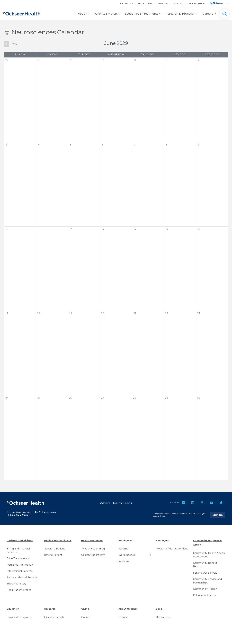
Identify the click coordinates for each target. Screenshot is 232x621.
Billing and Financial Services (18, 550)
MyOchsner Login (46, 512)
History (123, 617)
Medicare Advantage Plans (172, 548)
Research (50, 608)
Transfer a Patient (54, 548)
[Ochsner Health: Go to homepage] (21, 13)
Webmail (124, 548)
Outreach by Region (205, 588)
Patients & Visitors (106, 13)
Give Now (163, 3)
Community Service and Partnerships (207, 580)
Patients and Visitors (20, 540)
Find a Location (145, 3)
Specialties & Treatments (141, 13)
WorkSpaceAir (127, 554)
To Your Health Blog (93, 548)
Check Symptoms (196, 3)
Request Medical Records (22, 577)
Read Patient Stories (19, 589)
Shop (159, 608)
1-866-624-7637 (18, 514)
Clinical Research (54, 617)
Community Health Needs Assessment (209, 554)
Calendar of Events (204, 595)
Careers (208, 13)
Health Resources (92, 540)
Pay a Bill (177, 3)
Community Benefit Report (205, 564)
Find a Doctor (126, 3)
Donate (85, 617)
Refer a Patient (53, 554)
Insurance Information (20, 564)
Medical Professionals (58, 540)
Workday (124, 561)
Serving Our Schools (205, 572)
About (82, 13)
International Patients (19, 571)
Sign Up (218, 514)
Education (13, 608)
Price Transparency (18, 558)
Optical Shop (163, 617)
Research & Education (180, 13)
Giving (85, 608)
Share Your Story (16, 583)
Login (226, 3)
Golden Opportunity (93, 554)
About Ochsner (128, 608)
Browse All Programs (19, 617)
